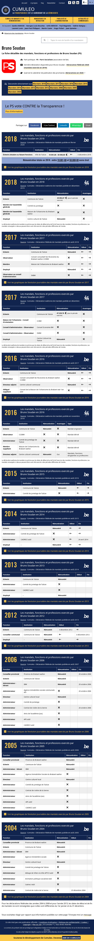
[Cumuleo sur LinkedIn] (78, 3)
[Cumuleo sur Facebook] (70, 3)
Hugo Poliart (59, 28)
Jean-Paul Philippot (32, 28)
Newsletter (51, 3)
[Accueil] (2, 33)
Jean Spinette (71, 28)
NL (90, 2)
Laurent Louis (17, 28)
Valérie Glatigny (79, 26)
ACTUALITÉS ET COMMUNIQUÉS (83, 20)
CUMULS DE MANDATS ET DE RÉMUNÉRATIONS (14, 20)
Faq (42, 3)
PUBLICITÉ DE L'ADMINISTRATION (61, 20)
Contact (62, 3)
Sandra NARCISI (18, 26)
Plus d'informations (14, 111)
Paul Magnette (65, 26)
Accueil (24, 3)
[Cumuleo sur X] (74, 3)
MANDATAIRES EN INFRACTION (40, 20)
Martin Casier (47, 28)
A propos (34, 3)
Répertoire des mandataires (13, 33)
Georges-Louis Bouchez (35, 26)
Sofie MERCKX (52, 26)
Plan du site (36, 924)
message (87, 914)
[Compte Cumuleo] (85, 2)
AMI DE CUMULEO (71, 938)
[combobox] (67, 40)
